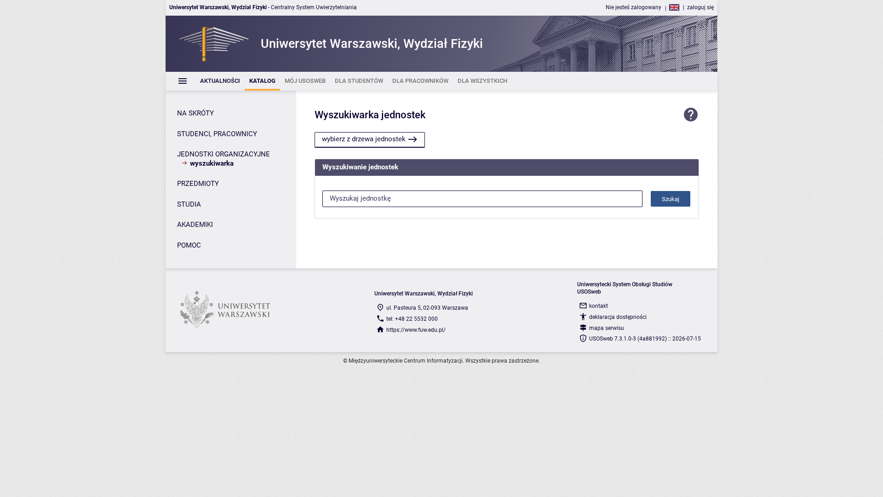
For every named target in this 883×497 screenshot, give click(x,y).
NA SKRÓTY (195, 113)
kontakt (598, 306)
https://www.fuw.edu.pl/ (416, 330)
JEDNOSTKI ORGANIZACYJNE (223, 154)
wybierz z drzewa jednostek (364, 139)
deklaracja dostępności (618, 317)
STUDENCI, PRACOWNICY (217, 134)
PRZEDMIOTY (198, 183)
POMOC (189, 245)
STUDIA (189, 204)
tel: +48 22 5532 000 (412, 319)
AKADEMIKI (195, 224)
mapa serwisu (606, 328)
